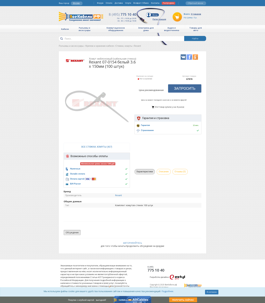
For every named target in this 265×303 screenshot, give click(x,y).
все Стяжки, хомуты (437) (96, 146)
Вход (155, 15)
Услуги (128, 3)
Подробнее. (167, 291)
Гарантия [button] (145, 125)
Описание (164, 171)
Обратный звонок (195, 3)
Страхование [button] (147, 130)
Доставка (119, 3)
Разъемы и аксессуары (71, 46)
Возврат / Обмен (141, 3)
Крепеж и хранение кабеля (99, 46)
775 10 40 (122, 14)
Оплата (109, 3)
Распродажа (168, 3)
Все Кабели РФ (81, 16)
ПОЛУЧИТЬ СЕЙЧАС (183, 299)
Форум (100, 3)
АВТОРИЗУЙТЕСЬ (132, 242)
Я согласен (212, 292)
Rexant (137, 46)
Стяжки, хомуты (123, 46)
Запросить (184, 88)
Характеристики (144, 171)
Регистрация (159, 19)
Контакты (155, 3)
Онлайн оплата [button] (77, 174)
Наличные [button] (75, 169)
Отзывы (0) (180, 171)
